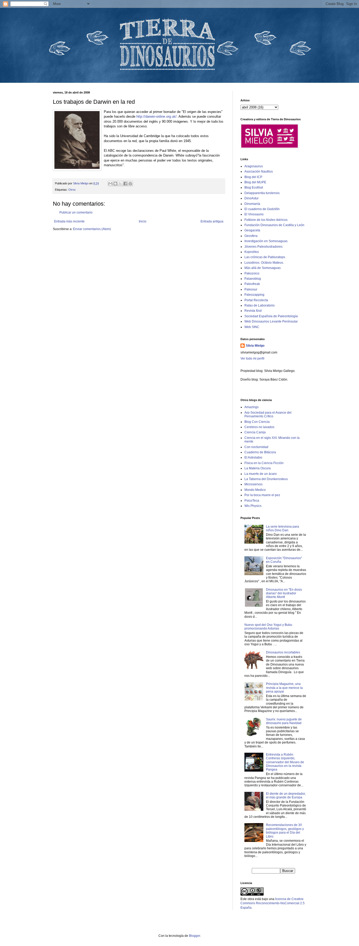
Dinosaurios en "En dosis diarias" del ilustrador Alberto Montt (284, 593)
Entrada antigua (212, 221)
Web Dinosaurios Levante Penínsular (271, 321)
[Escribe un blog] (115, 183)
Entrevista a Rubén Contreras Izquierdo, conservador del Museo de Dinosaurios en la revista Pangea (285, 762)
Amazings (251, 407)
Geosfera (251, 236)
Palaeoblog (252, 278)
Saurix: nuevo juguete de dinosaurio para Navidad (284, 721)
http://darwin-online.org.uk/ (156, 116)
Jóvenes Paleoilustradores (263, 246)
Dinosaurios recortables (283, 652)
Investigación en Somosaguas (266, 241)
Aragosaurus (253, 166)
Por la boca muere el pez (262, 495)
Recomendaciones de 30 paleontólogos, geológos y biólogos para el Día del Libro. (285, 830)
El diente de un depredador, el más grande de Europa (286, 795)
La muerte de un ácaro (260, 474)
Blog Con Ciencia (257, 422)
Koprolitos (251, 252)
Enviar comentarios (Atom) (92, 229)
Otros (72, 189)
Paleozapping (254, 295)
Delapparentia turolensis (262, 193)
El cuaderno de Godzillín (262, 209)
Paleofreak (252, 284)
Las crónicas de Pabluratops (264, 257)
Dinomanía (252, 204)
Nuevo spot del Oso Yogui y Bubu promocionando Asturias (268, 626)
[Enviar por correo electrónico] (110, 183)
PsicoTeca (251, 500)
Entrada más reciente (69, 221)
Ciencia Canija (255, 432)
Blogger (194, 936)
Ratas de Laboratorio (259, 305)
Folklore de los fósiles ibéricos (266, 220)
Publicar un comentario (76, 212)
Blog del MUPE (255, 182)
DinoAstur (251, 198)
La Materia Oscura (257, 468)
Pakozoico (251, 273)
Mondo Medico (255, 490)
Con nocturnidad (256, 447)
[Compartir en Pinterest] (130, 183)
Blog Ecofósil (253, 187)
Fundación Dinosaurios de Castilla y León (274, 225)
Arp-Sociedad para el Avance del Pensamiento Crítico (267, 414)
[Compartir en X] (120, 183)
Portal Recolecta (256, 300)
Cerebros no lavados (259, 427)
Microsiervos (253, 484)
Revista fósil (253, 311)
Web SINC (251, 327)
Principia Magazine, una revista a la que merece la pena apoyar (284, 687)
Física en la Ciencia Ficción (264, 463)
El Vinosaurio (254, 214)
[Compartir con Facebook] (125, 183)
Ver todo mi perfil (252, 358)
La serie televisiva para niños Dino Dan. (282, 528)
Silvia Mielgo (255, 345)
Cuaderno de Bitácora (260, 452)
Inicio (142, 221)
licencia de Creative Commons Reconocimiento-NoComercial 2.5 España (272, 903)
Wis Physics (252, 506)
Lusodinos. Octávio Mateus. (264, 262)
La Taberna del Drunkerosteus (266, 479)
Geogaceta (252, 230)
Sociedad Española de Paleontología (271, 316)
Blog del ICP (253, 177)
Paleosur (250, 289)
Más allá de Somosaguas (262, 268)
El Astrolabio (253, 457)
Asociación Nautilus (258, 171)
